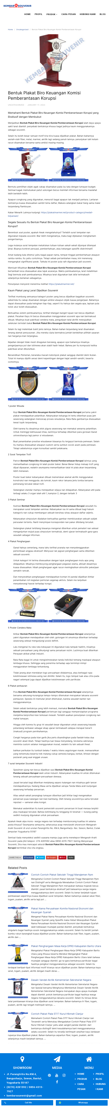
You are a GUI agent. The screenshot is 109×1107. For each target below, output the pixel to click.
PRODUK (82, 1078)
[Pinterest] (49, 1075)
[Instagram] (64, 1075)
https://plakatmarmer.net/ (61, 284)
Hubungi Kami (88, 14)
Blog (103, 14)
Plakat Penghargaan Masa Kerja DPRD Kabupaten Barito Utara (66, 946)
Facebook (29, 857)
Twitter (41, 857)
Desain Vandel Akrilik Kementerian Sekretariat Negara (61, 980)
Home (27, 14)
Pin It (63, 857)
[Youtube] (56, 1075)
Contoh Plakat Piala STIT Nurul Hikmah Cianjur (57, 1013)
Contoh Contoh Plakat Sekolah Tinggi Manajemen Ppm (62, 874)
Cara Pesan (68, 14)
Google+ (52, 857)
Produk (51, 14)
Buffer (71, 857)
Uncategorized (22, 29)
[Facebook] (57, 1082)
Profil (39, 14)
